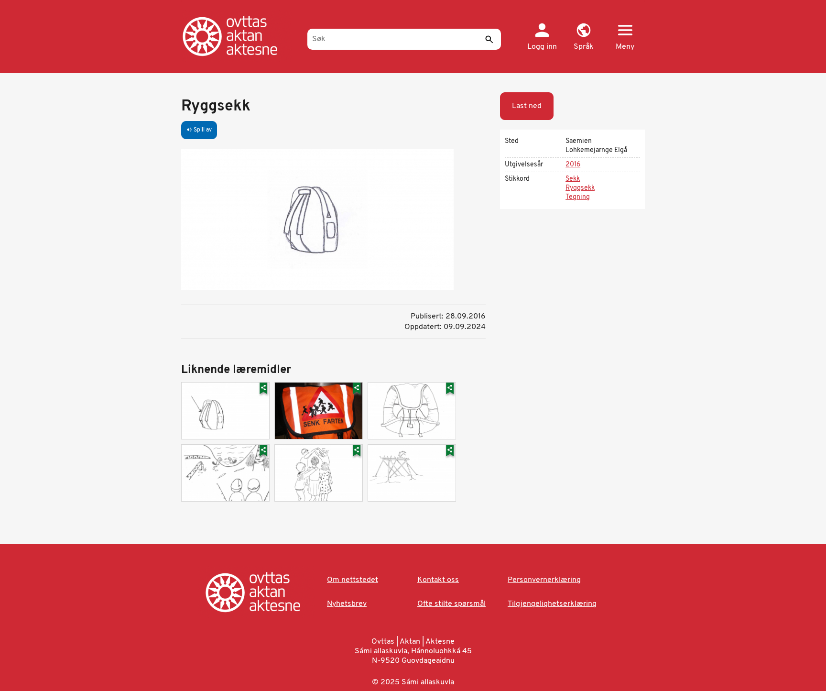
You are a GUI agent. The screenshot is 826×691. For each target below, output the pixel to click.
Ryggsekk (580, 188)
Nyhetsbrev (347, 604)
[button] (583, 37)
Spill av (199, 130)
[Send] (489, 39)
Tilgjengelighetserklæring (552, 604)
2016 (572, 164)
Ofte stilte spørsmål (451, 604)
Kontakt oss (438, 580)
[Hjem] (239, 36)
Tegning (577, 197)
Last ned (527, 106)
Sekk (572, 179)
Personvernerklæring (544, 580)
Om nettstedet (352, 580)
